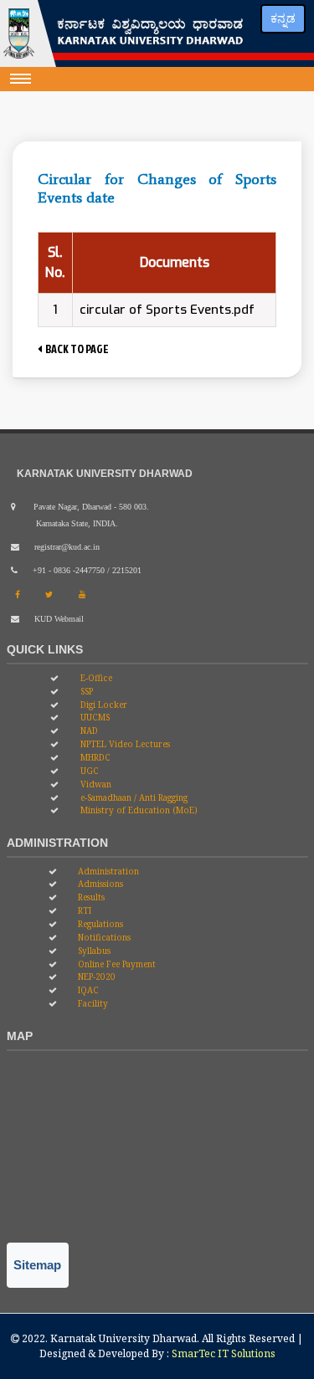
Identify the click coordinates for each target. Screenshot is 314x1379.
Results (90, 897)
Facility (91, 1003)
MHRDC (94, 757)
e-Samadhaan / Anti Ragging (133, 797)
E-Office (95, 678)
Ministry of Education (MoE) (138, 810)
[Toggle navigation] (21, 78)
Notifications (103, 937)
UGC (88, 771)
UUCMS (94, 717)
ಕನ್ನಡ (283, 18)
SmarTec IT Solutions (223, 1353)
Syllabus (93, 950)
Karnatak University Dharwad (123, 1338)
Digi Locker (102, 704)
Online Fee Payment (115, 964)
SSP (85, 691)
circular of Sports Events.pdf (167, 309)
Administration (107, 871)
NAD (88, 730)
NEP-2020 (95, 976)
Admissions (99, 883)
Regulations (99, 924)
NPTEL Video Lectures (124, 744)
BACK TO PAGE (75, 348)
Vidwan (94, 784)
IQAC (87, 990)
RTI (83, 910)
